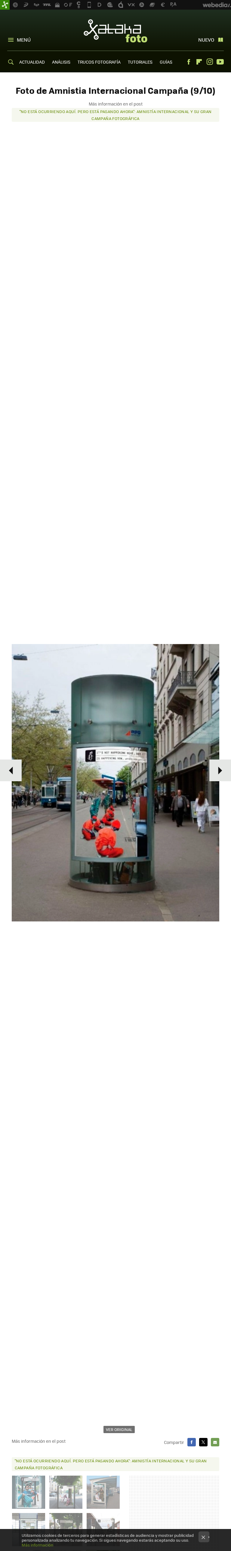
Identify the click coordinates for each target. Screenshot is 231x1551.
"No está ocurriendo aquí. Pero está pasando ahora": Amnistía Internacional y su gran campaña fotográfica (116, 115)
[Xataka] (5, 5)
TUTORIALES (140, 62)
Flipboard (199, 61)
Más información (37, 1545)
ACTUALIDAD (32, 62)
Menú (24, 39)
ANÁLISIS (61, 62)
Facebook (188, 61)
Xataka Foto (115, 30)
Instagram (209, 61)
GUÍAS (166, 62)
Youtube (220, 61)
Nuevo (206, 39)
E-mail (215, 1442)
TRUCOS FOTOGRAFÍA (99, 62)
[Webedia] (217, 4)
